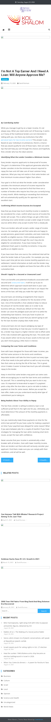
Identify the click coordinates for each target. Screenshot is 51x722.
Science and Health (11, 698)
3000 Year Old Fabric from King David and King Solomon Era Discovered (25, 603)
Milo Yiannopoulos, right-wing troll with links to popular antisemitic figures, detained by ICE (26, 624)
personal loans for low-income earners (16, 140)
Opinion (7, 693)
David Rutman (24, 83)
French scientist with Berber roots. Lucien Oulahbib (8, 460)
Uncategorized (9, 702)
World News (8, 707)
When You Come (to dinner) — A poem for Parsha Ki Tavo (26, 662)
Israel (6, 685)
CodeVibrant (39, 719)
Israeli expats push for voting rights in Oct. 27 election (25, 647)
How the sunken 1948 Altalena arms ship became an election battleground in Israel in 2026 (24, 654)
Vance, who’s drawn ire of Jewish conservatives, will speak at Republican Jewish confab (26, 639)
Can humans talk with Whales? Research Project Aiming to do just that (22, 515)
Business (5, 79)
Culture (7, 680)
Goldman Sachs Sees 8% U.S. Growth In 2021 (20, 559)
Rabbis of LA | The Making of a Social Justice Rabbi (24, 632)
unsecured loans (18, 282)
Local (6, 689)
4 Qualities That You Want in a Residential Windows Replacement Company (45, 460)
